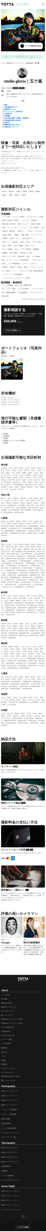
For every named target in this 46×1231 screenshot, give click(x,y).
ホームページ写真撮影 (9, 1109)
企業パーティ (6, 242)
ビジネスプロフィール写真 (35, 217)
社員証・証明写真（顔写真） (10, 220)
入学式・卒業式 (6, 245)
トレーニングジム (36, 235)
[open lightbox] (12, 369)
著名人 (26, 267)
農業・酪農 (25, 235)
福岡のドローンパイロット (10, 1205)
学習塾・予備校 (6, 235)
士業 (3, 227)
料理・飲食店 (14, 253)
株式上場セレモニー (29, 238)
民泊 (16, 249)
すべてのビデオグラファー (10, 1180)
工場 (42, 227)
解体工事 (12, 231)
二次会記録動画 (22, 292)
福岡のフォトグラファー (9, 1105)
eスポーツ (34, 263)
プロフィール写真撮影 (9, 1114)
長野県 (25, 191)
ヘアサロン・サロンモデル (35, 231)
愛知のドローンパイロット (10, 1200)
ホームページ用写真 (19, 217)
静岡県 (38, 191)
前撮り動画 (5, 296)
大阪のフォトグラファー (9, 1096)
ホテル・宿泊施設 (7, 249)
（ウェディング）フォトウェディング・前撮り (16, 278)
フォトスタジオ (12, 227)
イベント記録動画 (7, 285)
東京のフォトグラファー (9, 1091)
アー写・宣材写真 (25, 249)
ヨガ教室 (4, 238)
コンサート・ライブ (37, 267)
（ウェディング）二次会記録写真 (12, 274)
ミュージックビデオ (38, 289)
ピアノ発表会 (6, 271)
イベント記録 (6, 217)
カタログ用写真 (34, 227)
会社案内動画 (5, 1166)
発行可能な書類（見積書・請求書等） (17, 118)
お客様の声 (8, 113)
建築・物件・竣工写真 (8, 224)
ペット (15, 271)
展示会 (4, 263)
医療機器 (4, 253)
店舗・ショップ (30, 245)
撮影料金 (4, 1048)
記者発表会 (21, 256)
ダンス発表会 (36, 256)
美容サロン (21, 231)
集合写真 (15, 242)
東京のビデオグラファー (9, 1148)
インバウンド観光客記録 (21, 260)
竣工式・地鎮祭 (18, 245)
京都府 (24, 195)
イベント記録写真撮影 (9, 1128)
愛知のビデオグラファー (9, 1157)
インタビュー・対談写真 (29, 220)
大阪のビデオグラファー (9, 1152)
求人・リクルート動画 (8, 289)
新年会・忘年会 (25, 242)
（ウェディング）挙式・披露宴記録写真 (31, 271)
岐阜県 (31, 191)
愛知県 (4, 195)
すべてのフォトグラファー (10, 1133)
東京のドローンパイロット (10, 1191)
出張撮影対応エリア (11, 107)
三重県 (11, 195)
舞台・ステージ (6, 260)
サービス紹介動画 (23, 289)
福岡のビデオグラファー (9, 1161)
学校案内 (4, 267)
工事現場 (4, 231)
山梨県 (18, 191)
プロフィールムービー (36, 292)
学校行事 (12, 267)
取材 (28, 256)
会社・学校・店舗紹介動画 (23, 285)
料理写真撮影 (5, 1123)
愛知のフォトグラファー (9, 1100)
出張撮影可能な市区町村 (12, 120)
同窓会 (20, 267)
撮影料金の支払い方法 (11, 124)
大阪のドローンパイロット (10, 1196)
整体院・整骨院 (35, 224)
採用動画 (4, 1171)
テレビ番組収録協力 (15, 263)
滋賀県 (17, 195)
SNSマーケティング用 (8, 256)
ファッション (23, 227)
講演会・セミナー (15, 238)
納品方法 (7, 122)
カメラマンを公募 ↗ (23, 4)
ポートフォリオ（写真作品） (14, 111)
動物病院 (36, 249)
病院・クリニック (23, 224)
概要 (5, 105)
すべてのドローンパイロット (11, 1209)
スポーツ (25, 263)
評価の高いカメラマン (11, 127)
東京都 (4, 191)
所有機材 (7, 116)
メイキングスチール (37, 260)
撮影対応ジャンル (10, 109)
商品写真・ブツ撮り (26, 253)
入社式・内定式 (37, 242)
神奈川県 (11, 191)
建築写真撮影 (5, 1119)
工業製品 (16, 235)
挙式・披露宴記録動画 (8, 292)
